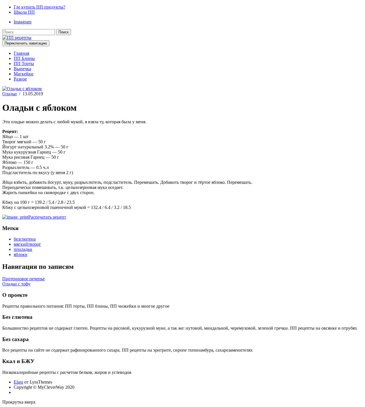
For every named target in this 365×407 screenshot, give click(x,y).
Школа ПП (24, 12)
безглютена (25, 239)
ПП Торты (24, 63)
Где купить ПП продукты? (39, 7)
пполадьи (23, 249)
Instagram (22, 21)
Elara (18, 382)
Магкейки (23, 73)
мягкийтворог (27, 244)
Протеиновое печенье (23, 278)
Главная (21, 53)
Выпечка (22, 68)
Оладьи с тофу (16, 283)
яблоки (20, 254)
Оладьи (9, 93)
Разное (20, 78)
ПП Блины (24, 58)
